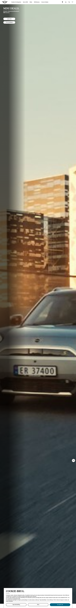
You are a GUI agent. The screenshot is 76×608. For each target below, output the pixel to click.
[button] (65, 2)
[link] (62, 2)
